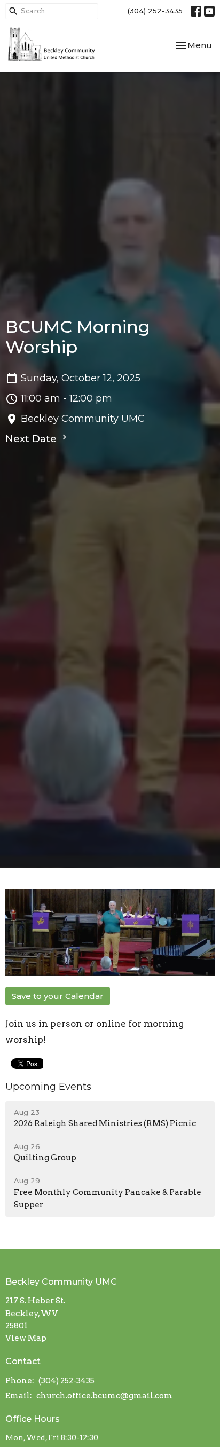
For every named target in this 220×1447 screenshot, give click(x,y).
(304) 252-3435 (155, 10)
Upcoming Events (48, 1086)
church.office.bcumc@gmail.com (104, 1396)
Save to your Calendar (58, 996)
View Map (25, 1338)
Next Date (32, 439)
